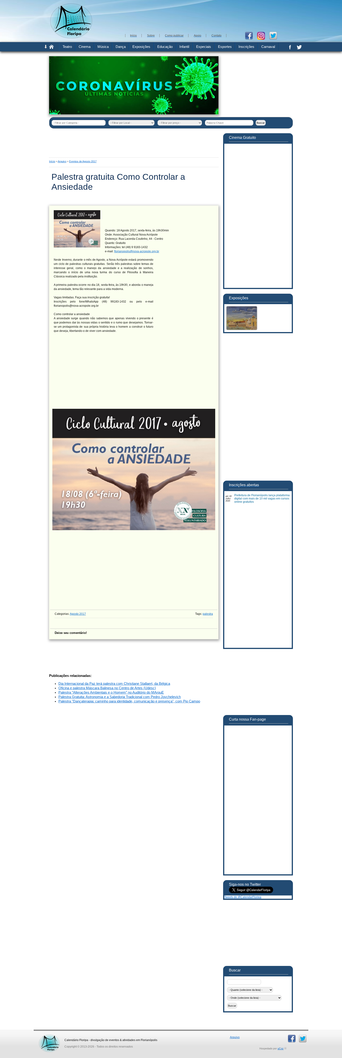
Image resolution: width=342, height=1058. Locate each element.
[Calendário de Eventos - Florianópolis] (71, 37)
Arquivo (62, 161)
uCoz (281, 1048)
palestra (208, 614)
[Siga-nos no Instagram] (262, 35)
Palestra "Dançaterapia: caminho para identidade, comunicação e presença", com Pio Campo (129, 701)
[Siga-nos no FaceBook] (250, 35)
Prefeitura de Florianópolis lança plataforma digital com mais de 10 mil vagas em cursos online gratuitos (262, 498)
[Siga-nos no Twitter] (275, 35)
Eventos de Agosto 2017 (83, 161)
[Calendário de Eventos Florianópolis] (49, 1036)
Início (52, 161)
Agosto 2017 (78, 614)
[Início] (51, 48)
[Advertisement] (208, 16)
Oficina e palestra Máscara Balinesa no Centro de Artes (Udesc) (107, 688)
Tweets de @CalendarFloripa (242, 897)
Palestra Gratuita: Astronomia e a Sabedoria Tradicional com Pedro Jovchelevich (119, 697)
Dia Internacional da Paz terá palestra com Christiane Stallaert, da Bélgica (114, 683)
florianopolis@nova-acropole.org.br (136, 251)
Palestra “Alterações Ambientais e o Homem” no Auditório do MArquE (111, 692)
